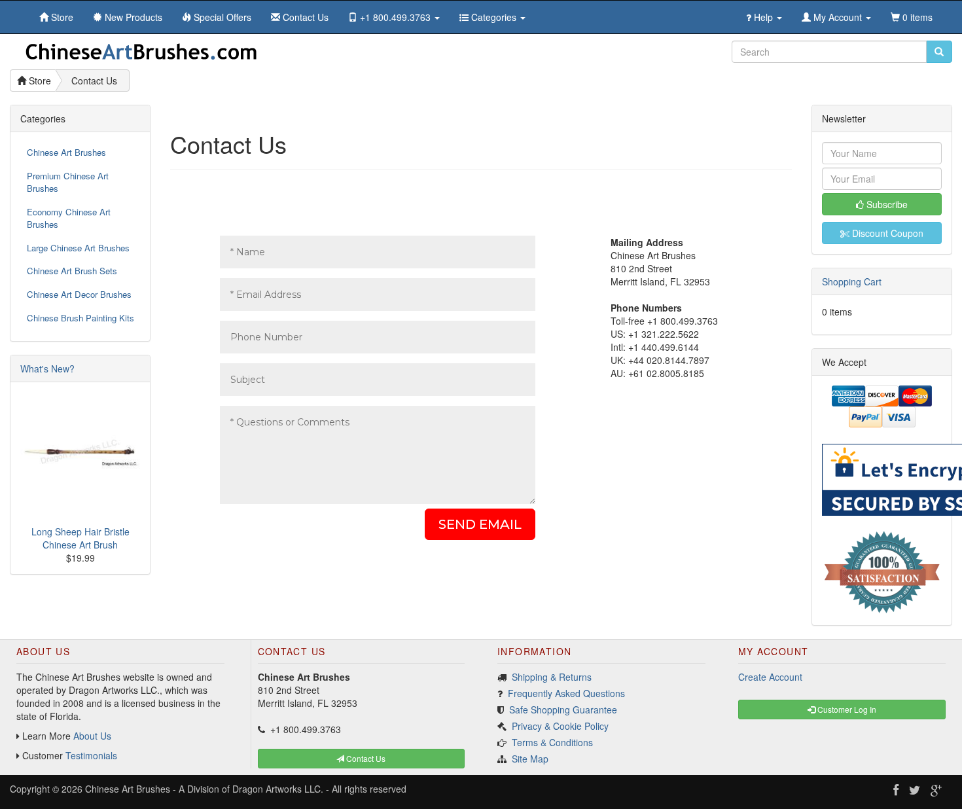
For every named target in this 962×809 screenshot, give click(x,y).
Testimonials (91, 755)
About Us (92, 735)
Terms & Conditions (552, 742)
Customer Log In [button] (845, 709)
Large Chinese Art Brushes (78, 248)
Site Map (530, 758)
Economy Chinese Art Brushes (69, 218)
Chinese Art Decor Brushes (79, 294)
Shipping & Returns (552, 676)
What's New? (47, 368)
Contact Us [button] (364, 758)
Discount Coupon (886, 233)
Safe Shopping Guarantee (563, 709)
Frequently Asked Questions (566, 693)
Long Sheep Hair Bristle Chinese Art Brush (80, 538)
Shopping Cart (852, 281)
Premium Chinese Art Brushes (68, 182)
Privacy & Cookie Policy (560, 725)
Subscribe (886, 204)
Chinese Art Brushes (66, 152)
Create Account (770, 676)
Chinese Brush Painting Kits (80, 318)
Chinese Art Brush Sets (72, 270)
